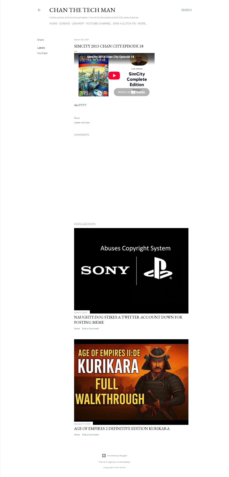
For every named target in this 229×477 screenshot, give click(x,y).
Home (53, 23)
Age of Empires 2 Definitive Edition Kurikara (122, 428)
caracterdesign (123, 462)
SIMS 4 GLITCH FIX (124, 23)
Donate (64, 23)
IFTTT (82, 105)
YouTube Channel (98, 23)
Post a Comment (90, 328)
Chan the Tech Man (82, 10)
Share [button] (40, 39)
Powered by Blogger (117, 455)
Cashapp (78, 23)
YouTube (42, 53)
